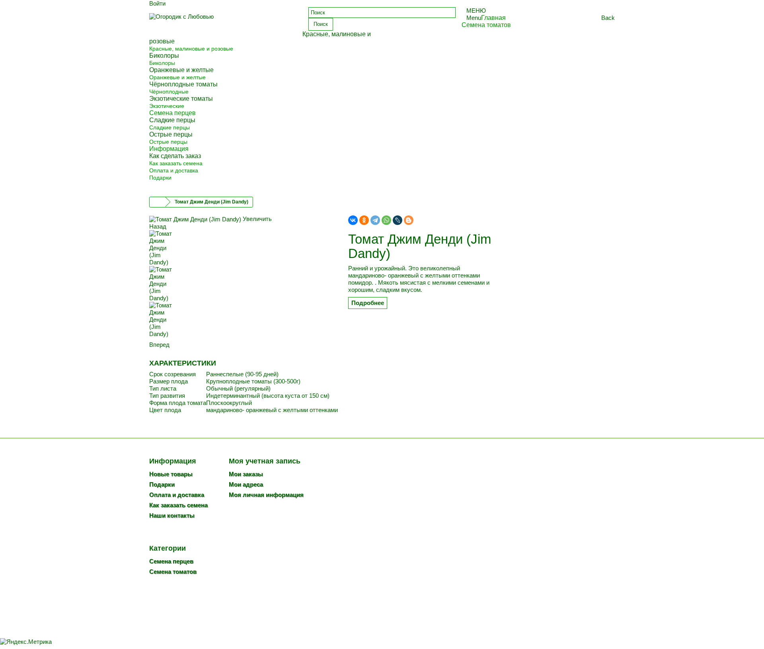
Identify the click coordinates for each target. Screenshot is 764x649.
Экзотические (166, 106)
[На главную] (157, 202)
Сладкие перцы (169, 127)
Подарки (160, 177)
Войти (157, 3)
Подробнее (367, 302)
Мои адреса (246, 484)
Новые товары (171, 474)
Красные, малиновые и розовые (191, 48)
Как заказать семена (176, 163)
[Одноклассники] (364, 220)
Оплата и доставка (173, 170)
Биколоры (162, 63)
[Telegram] (375, 220)
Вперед (159, 344)
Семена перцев (171, 561)
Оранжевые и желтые (177, 77)
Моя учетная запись (264, 461)
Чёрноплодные (169, 91)
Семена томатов (173, 571)
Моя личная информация (266, 494)
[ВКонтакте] (353, 220)
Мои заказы (246, 474)
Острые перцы (168, 142)
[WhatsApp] (386, 220)
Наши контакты (172, 515)
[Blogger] (408, 220)
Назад (157, 226)
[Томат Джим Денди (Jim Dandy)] (242, 248)
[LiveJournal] (397, 220)
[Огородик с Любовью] (222, 23)
